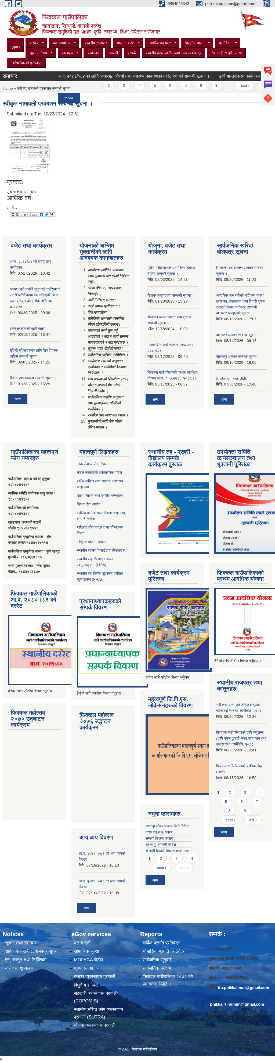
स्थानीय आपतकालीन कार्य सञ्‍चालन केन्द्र (173, 53)
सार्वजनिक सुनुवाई (157, 959)
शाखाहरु (65, 53)
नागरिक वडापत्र (158, 43)
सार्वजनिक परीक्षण (157, 968)
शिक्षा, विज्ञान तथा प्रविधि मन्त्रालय (100, 495)
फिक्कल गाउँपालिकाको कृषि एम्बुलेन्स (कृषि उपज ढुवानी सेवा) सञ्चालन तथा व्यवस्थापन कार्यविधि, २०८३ (241, 738)
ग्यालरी (113, 53)
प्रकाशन (93, 53)
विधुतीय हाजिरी (86, 985)
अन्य (18, 399)
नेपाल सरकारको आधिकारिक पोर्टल (99, 472)
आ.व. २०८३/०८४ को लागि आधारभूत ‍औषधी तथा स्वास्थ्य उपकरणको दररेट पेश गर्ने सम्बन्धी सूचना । (119, 76)
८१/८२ (12, 208)
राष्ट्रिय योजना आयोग (91, 542)
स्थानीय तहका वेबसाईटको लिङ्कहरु (101, 550)
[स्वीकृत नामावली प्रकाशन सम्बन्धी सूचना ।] (29, 147)
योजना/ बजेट (123, 43)
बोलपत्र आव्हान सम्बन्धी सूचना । (238, 356)
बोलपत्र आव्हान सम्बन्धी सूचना (236, 335)
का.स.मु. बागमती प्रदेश (161, 844)
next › (230, 85)
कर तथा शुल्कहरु (19, 968)
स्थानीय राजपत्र (96, 43)
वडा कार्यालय (59, 43)
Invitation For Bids (231, 378)
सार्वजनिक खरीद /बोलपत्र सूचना (32, 951)
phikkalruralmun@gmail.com (237, 1004)
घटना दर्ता (82, 942)
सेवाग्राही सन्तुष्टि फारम (226, 53)
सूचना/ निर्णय (36, 53)
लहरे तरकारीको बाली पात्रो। (29, 328)
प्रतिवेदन (223, 43)
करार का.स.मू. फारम (159, 832)
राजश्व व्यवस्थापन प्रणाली (94, 976)
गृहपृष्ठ (15, 47)
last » (253, 85)
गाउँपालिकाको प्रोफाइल (26, 63)
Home (8, 88)
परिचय (32, 43)
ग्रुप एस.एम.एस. (87, 968)
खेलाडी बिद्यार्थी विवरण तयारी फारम (168, 851)
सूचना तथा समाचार (21, 192)
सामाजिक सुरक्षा (86, 951)
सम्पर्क (132, 53)
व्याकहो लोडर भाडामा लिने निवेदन (168, 826)
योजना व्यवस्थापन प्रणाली (94, 1025)
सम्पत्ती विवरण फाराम (159, 838)
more (54, 98)
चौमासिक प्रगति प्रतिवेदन (164, 951)
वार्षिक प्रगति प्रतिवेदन (161, 942)
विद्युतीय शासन (192, 43)
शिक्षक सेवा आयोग (88, 504)
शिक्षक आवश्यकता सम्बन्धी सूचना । (33, 378)
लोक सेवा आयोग (87, 464)
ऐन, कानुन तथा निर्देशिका (25, 959)
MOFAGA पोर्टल (88, 959)
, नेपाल (102, 464)
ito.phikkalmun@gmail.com (243, 987)
